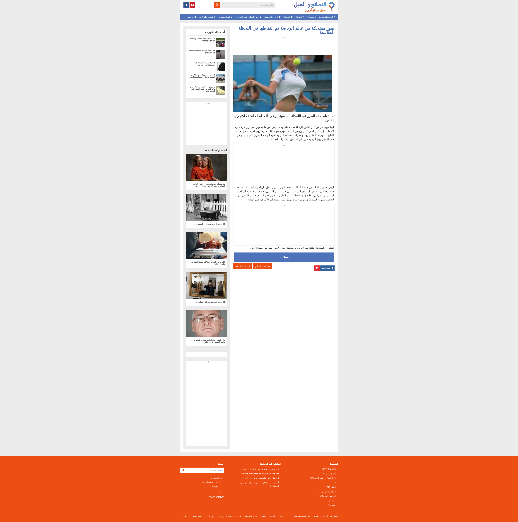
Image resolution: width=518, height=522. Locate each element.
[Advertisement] (284, 44)
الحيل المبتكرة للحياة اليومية (248, 17)
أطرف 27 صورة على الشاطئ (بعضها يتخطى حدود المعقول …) (202, 75)
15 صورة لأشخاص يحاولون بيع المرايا (210, 302)
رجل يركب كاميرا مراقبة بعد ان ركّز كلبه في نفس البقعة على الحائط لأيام (202, 88)
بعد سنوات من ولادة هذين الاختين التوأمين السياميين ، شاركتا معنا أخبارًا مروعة (208, 185)
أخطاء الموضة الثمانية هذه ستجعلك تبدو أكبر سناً (204, 63)
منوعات (191, 17)
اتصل (220, 491)
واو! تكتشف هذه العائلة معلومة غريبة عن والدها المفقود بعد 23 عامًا (209, 341)
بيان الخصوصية (216, 478)
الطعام (300, 17)
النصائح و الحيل (332, 516)
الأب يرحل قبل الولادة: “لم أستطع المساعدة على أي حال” (208, 263)
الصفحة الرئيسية (327, 17)
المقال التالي (244, 266)
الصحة (288, 17)
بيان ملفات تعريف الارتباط (212, 482)
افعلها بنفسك (225, 17)
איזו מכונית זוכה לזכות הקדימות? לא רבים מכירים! (202, 39)
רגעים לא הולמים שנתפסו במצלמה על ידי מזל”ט (202, 51)
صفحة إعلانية (217, 487)
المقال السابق (261, 266)
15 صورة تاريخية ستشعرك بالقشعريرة (210, 224)
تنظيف (312, 17)
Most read (327, 469)
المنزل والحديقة (272, 17)
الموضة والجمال (207, 17)
